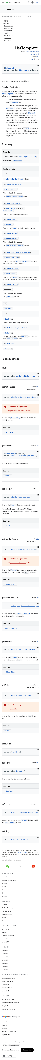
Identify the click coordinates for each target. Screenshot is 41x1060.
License (10, 1042)
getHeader (7, 224)
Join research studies (8, 1009)
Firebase (4, 1028)
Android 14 (5, 960)
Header (14, 219)
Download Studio (7, 988)
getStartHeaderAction (14, 246)
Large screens (6, 929)
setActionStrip (9, 432)
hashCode (7, 309)
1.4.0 (38, 445)
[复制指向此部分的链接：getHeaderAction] (19, 539)
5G (3, 921)
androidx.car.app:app (32, 51)
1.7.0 (38, 389)
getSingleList (9, 273)
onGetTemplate (8, 94)
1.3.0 (38, 804)
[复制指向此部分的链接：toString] (11, 831)
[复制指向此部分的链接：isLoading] (12, 763)
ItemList (9, 108)
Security (4, 883)
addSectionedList (10, 628)
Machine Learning (7, 908)
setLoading (14, 102)
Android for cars (7, 939)
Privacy (4, 917)
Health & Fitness (6, 911)
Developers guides (7, 981)
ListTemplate (24, 70)
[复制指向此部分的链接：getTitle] (11, 685)
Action (17, 203)
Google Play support (8, 1006)
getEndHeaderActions (14, 197)
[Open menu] (3, 2)
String (14, 344)
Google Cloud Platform (9, 1031)
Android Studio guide (8, 978)
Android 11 (5, 970)
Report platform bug (8, 999)
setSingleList (9, 672)
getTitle (7, 289)
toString (7, 349)
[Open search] (28, 2)
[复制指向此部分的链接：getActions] (14, 445)
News (3, 890)
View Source (33, 54)
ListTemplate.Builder (27, 157)
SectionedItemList (22, 252)
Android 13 (5, 963)
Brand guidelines (20, 1042)
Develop (18, 16)
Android (4, 877)
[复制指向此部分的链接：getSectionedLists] (20, 598)
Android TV (5, 942)
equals (6, 179)
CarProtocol (9, 68)
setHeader (7, 526)
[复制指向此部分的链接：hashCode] (13, 744)
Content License (22, 852)
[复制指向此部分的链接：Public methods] (21, 359)
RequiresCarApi (10, 208)
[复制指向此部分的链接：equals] (9, 368)
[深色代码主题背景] (38, 66)
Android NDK (6, 991)
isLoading (7, 319)
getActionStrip (10, 189)
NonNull (8, 203)
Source (4, 886)
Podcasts (4, 896)
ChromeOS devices (8, 935)
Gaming (4, 905)
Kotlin (31, 59)
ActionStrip (16, 184)
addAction (7, 476)
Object (20, 179)
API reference (8, 10)
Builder (24, 337)
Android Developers (7, 16)
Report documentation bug (10, 1002)
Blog (3, 893)
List (13, 203)
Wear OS (4, 932)
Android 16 (5, 954)
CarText (15, 284)
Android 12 (5, 966)
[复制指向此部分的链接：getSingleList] (15, 641)
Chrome (4, 1025)
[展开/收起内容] (10, 21)
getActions (7, 210)
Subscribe (27, 1050)
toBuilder (7, 333)
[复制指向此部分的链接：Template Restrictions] (22, 87)
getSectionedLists (11, 258)
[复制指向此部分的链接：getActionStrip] (17, 387)
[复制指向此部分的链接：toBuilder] (12, 804)
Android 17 (5, 950)
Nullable (13, 179)
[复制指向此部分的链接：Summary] (14, 144)
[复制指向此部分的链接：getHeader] (14, 489)
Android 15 (5, 957)
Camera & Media (7, 914)
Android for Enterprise (9, 880)
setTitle (7, 731)
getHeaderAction (10, 238)
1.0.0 (37, 57)
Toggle (26, 129)
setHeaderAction (10, 584)
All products (6, 1035)
